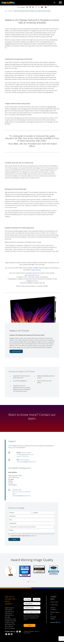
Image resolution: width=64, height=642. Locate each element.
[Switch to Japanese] (36, 7)
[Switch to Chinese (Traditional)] (42, 7)
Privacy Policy (34, 535)
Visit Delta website (53, 618)
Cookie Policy (54, 605)
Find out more (16, 351)
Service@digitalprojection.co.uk (25, 454)
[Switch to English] (27, 7)
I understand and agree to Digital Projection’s (23, 535)
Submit (14, 539)
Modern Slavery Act (54, 613)
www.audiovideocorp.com (32, 275)
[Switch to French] (33, 7)
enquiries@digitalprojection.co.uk (21, 496)
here (12, 447)
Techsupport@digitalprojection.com (26, 462)
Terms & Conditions (53, 608)
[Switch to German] (30, 7)
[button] (28, 581)
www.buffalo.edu (36, 270)
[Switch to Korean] (39, 7)
